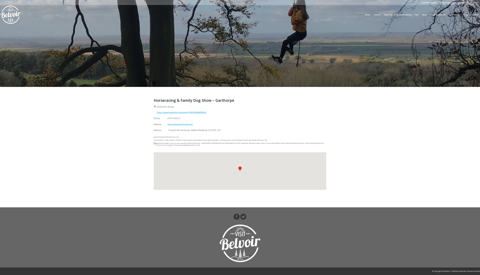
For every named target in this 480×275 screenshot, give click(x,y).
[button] (240, 168)
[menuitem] (368, 15)
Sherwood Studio (473, 271)
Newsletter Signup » (430, 2)
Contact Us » (463, 2)
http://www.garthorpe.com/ (180, 124)
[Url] (155, 112)
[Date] (155, 106)
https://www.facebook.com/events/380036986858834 (181, 112)
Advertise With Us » (448, 2)
